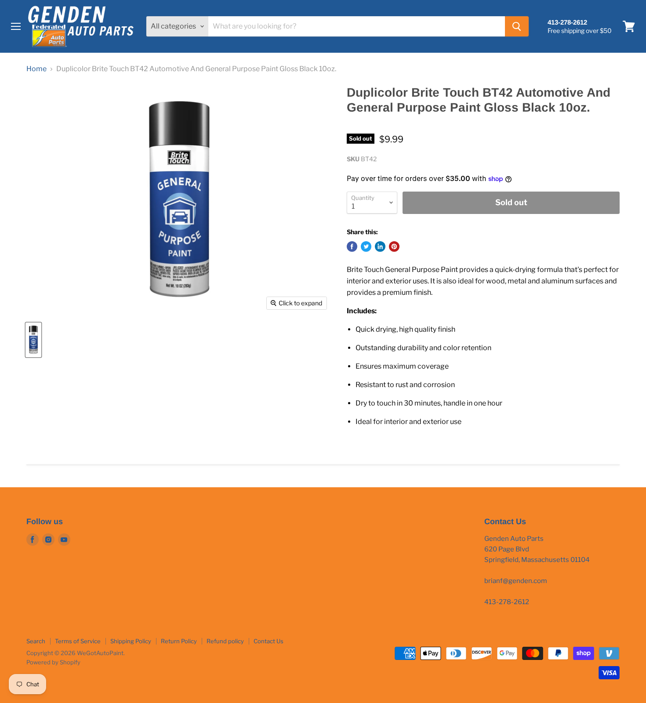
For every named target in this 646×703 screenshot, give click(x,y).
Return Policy (179, 641)
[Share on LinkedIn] (380, 246)
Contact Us (268, 641)
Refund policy (225, 641)
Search (35, 641)
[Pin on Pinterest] (394, 246)
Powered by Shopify (53, 662)
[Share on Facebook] (352, 246)
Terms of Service (78, 641)
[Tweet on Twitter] (366, 246)
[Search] (517, 26)
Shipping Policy (130, 641)
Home (36, 69)
